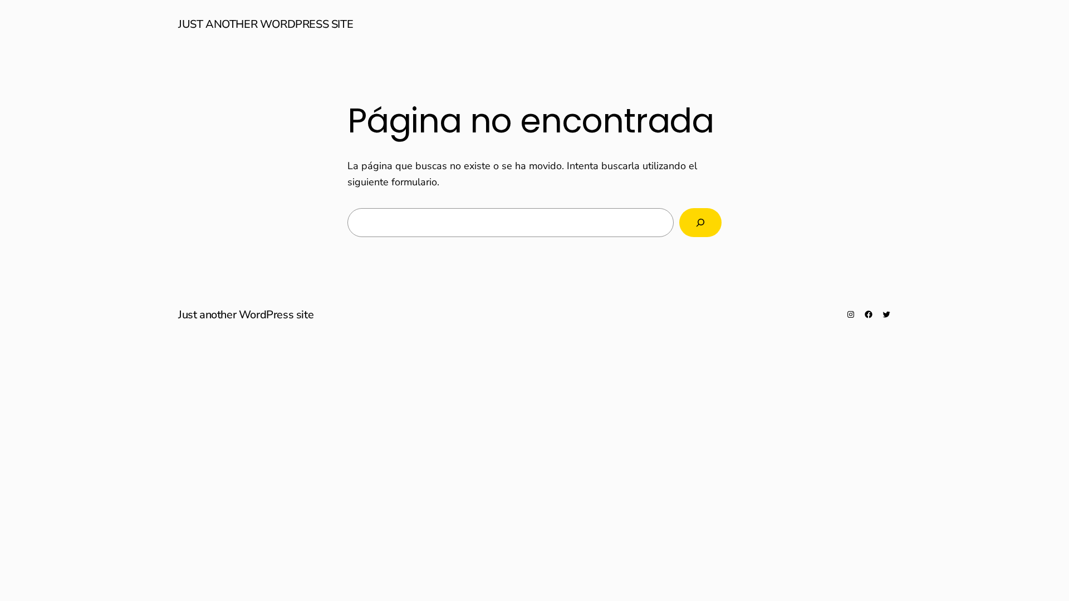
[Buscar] (700, 222)
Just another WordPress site (265, 24)
